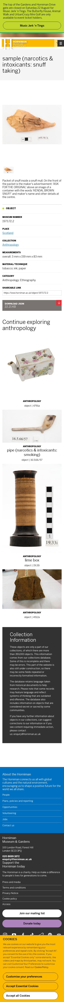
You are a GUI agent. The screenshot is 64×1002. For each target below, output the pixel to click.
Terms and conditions (14, 887)
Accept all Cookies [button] (18, 995)
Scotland (7, 233)
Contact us (8, 825)
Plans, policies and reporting (17, 801)
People (6, 794)
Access (6, 904)
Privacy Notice (10, 893)
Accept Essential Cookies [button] (22, 986)
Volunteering (9, 813)
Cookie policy (9, 898)
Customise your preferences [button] (24, 976)
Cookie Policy (41, 967)
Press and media (11, 882)
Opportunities (9, 807)
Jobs (4, 819)
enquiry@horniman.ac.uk (27, 734)
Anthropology (10, 244)
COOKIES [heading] (10, 939)
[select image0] (8, 170)
